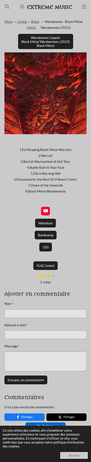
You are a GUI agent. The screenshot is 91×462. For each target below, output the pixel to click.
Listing (22, 22)
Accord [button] (74, 455)
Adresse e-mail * (16, 325)
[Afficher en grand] (45, 93)
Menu (8, 22)
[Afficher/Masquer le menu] (84, 6)
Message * (12, 346)
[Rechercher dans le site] (7, 6)
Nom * (8, 304)
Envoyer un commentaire (26, 380)
